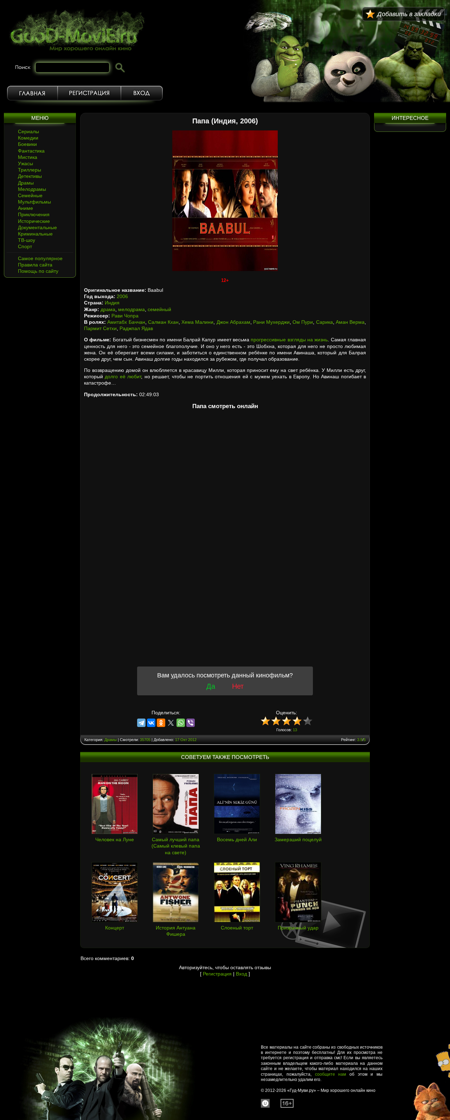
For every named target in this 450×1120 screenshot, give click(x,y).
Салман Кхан (163, 322)
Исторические (34, 221)
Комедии (28, 138)
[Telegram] (141, 723)
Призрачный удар (298, 928)
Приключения (34, 214)
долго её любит (123, 376)
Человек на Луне (114, 839)
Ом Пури (302, 322)
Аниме (25, 208)
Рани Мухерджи (271, 322)
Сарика (324, 322)
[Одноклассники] (161, 723)
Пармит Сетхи (100, 328)
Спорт (25, 246)
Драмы (26, 183)
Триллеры (29, 170)
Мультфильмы (34, 202)
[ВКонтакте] (151, 723)
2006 (122, 296)
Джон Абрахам (233, 322)
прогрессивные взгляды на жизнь (289, 339)
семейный (159, 309)
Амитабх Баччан (126, 322)
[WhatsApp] (180, 723)
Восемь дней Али (237, 839)
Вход (142, 93)
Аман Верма (350, 322)
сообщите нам (330, 1074)
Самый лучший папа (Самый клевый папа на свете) (176, 846)
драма (108, 309)
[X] (171, 723)
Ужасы (25, 163)
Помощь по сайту (38, 271)
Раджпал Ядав (136, 328)
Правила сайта (35, 265)
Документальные (37, 227)
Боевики (27, 144)
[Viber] (190, 723)
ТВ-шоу (26, 240)
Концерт (114, 928)
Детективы (30, 176)
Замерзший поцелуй (298, 839)
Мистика (27, 157)
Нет (238, 686)
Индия (112, 302)
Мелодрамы (32, 189)
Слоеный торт (237, 928)
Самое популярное (40, 258)
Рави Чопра (125, 315)
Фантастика (31, 151)
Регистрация (89, 93)
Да (210, 686)
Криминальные (35, 234)
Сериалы (28, 131)
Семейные (30, 195)
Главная (32, 93)
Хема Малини (197, 322)
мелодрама (131, 309)
